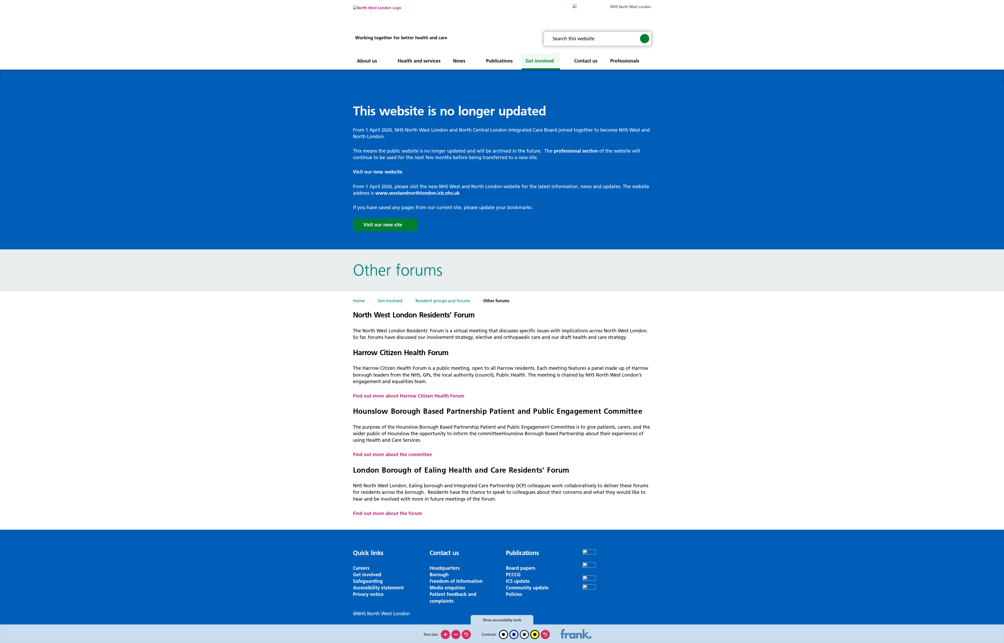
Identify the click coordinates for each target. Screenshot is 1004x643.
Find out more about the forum (387, 513)
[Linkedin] (617, 590)
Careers (361, 568)
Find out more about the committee (392, 454)
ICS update (518, 581)
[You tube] (617, 579)
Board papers (520, 568)
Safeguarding (368, 581)
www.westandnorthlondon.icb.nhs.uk (417, 193)
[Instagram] (617, 568)
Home (359, 300)
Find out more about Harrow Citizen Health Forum (408, 396)
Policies (514, 594)
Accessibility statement (378, 588)
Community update (527, 588)
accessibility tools (502, 620)
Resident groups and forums (442, 300)
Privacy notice (368, 594)
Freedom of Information (456, 581)
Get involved (390, 300)
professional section (576, 151)
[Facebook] (617, 555)
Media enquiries (447, 588)
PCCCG (513, 575)
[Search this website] (644, 38)
